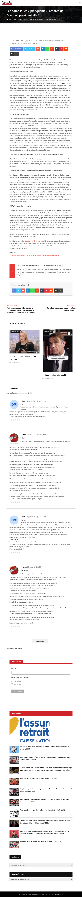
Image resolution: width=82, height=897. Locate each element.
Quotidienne (17, 681)
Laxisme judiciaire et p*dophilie (55, 375)
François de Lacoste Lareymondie (48, 269)
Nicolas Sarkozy (51, 272)
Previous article (12, 306)
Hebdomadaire (17, 684)
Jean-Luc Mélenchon (28, 272)
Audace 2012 (30, 241)
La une (15, 19)
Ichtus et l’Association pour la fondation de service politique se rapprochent (35, 255)
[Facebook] (14, 290)
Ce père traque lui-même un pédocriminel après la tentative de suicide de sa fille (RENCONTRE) (46, 790)
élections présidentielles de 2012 (51, 265)
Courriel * (14, 668)
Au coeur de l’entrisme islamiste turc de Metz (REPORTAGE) (41, 842)
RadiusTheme (58, 894)
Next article (71, 306)
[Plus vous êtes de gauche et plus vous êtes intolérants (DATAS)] (14, 813)
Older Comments (40, 641)
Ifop (18, 272)
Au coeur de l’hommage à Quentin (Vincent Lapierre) (39, 778)
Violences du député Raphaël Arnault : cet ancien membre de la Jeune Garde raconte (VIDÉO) (45, 801)
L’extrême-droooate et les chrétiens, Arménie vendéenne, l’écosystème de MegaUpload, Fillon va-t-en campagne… (21, 310)
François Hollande (65, 269)
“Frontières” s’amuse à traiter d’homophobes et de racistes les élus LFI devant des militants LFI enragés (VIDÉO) (45, 822)
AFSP (18, 265)
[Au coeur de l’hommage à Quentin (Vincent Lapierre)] (14, 781)
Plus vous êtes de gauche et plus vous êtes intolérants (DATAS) (42, 810)
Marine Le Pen (40, 272)
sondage (19, 276)
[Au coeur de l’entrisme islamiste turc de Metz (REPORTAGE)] (14, 844)
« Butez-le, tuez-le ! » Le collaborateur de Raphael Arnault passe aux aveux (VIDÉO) (44, 748)
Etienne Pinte (20, 269)
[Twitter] (18, 290)
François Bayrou (31, 269)
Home (10, 19)
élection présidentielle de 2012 (31, 265)
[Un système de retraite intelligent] (30, 729)
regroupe (41, 241)
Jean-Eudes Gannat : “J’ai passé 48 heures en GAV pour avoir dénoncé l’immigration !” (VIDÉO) (45, 758)
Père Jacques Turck (64, 272)
